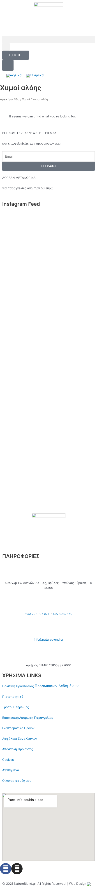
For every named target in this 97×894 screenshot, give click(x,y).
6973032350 (62, 614)
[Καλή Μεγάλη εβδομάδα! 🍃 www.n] (48, 493)
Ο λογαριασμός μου (16, 780)
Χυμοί (26, 99)
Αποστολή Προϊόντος (17, 749)
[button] (48, 39)
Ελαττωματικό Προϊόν (18, 728)
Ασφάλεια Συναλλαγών (19, 738)
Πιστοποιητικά (12, 696)
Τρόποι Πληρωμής (15, 707)
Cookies (8, 759)
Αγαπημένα (10, 770)
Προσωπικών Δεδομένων (57, 686)
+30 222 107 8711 (38, 614)
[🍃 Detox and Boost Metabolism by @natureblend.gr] (48, 466)
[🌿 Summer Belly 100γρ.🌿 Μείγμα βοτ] (48, 400)
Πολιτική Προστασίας (18, 686)
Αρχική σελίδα (9, 99)
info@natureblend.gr (48, 639)
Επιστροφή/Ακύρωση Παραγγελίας (27, 717)
